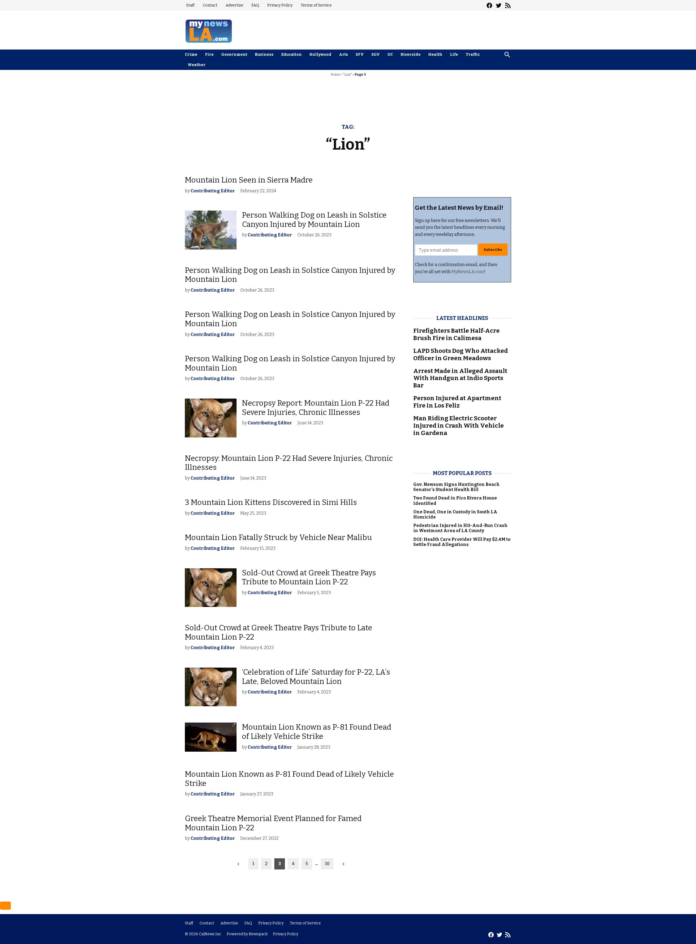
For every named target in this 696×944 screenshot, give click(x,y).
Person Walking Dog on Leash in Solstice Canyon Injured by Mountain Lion (314, 220)
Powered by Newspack (247, 934)
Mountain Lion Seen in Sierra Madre (249, 179)
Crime (191, 54)
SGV (375, 54)
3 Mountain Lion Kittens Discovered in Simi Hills (271, 502)
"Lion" (347, 74)
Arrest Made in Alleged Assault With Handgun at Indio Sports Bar (460, 378)
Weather (197, 65)
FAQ (255, 5)
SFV (360, 54)
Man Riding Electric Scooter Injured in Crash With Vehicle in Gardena (458, 426)
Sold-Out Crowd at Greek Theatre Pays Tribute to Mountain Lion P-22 (309, 577)
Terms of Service (316, 5)
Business (264, 54)
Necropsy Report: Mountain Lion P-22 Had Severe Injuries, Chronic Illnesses (315, 408)
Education (291, 54)
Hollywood (320, 54)
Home (335, 74)
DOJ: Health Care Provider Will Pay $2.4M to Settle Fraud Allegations (462, 542)
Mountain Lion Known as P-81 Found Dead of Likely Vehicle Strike (316, 732)
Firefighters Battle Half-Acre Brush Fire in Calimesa (456, 334)
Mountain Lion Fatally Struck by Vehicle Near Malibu (278, 537)
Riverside (410, 54)
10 (327, 863)
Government (234, 54)
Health (435, 54)
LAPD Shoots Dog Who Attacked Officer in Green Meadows (460, 354)
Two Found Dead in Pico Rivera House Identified (455, 500)
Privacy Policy (280, 5)
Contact (210, 5)
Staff (190, 5)
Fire (209, 54)
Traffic (473, 54)
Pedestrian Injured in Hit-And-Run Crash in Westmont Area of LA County (460, 528)
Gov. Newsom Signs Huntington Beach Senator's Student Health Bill (456, 487)
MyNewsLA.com (468, 271)
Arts (343, 54)
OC (390, 54)
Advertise (234, 5)
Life (454, 54)
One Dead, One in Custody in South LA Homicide (455, 514)
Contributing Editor (213, 190)
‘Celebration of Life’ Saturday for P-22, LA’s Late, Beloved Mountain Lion (316, 677)
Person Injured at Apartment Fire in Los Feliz (457, 401)
